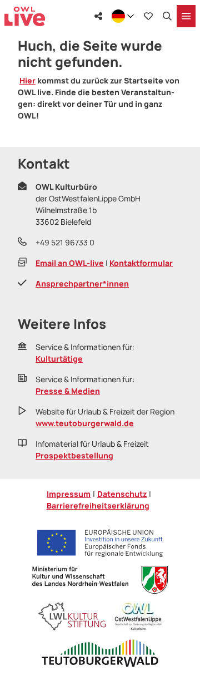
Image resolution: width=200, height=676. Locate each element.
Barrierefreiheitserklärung (98, 505)
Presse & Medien (68, 391)
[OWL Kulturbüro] (138, 616)
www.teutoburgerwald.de (85, 423)
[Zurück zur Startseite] (24, 16)
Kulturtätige (59, 358)
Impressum (69, 494)
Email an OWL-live (70, 263)
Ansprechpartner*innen (82, 283)
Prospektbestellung (74, 455)
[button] (178, 605)
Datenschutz (122, 494)
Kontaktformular (141, 263)
